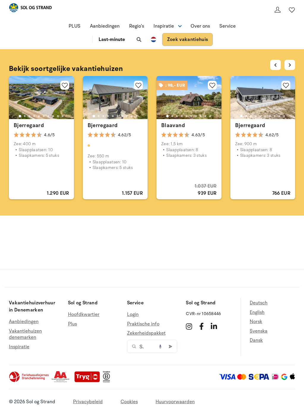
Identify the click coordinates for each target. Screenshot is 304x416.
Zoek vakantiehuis (187, 39)
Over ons (200, 26)
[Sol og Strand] (30, 9)
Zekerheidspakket (146, 333)
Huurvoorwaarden (175, 401)
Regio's (136, 26)
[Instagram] (189, 326)
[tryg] (88, 381)
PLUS (74, 26)
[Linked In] (214, 326)
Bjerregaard (29, 125)
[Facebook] (201, 326)
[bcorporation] (108, 381)
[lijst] (292, 10)
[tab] (20, 116)
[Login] (277, 10)
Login (133, 314)
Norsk (256, 321)
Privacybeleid (88, 401)
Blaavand (173, 125)
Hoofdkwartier (83, 314)
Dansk (256, 340)
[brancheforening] (29, 381)
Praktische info (143, 324)
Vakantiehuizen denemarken (25, 334)
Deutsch (258, 303)
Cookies (129, 401)
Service (227, 26)
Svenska (258, 331)
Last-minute (112, 39)
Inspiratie (19, 347)
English (257, 312)
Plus (72, 324)
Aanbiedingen (105, 26)
